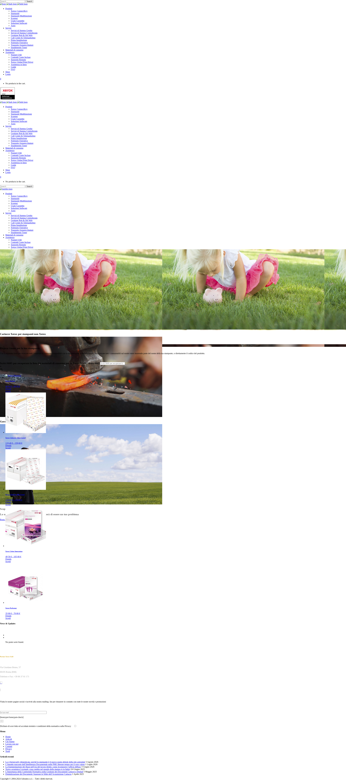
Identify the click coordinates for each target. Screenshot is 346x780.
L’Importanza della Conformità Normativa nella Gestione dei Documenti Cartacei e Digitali (44, 772)
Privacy (8, 749)
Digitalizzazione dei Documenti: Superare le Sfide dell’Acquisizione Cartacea (38, 774)
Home (8, 737)
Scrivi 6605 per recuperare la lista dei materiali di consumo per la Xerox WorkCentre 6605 (50, 363)
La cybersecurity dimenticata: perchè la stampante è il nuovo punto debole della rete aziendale (45, 762)
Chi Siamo (9, 741)
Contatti (8, 746)
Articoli (8, 739)
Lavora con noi (11, 744)
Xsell (7, 751)
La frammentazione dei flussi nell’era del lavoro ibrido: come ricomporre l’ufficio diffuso (43, 767)
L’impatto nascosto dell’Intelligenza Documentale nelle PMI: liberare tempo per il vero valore (45, 764)
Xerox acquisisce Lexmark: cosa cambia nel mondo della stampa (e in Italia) (37, 769)
